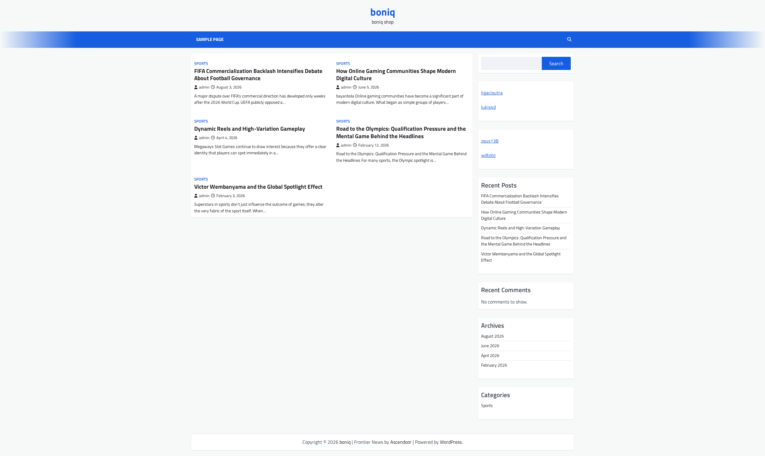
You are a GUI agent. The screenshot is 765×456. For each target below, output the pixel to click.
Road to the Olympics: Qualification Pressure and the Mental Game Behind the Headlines (401, 132)
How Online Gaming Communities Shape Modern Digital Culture (396, 74)
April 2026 (490, 355)
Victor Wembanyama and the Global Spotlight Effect (258, 186)
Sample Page (210, 39)
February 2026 (494, 365)
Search (556, 63)
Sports (201, 63)
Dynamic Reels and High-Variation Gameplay (249, 128)
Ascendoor (400, 442)
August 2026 (492, 336)
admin (204, 87)
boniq (382, 11)
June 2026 (490, 345)
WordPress (451, 442)
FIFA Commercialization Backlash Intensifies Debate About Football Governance (258, 74)
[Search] (569, 39)
